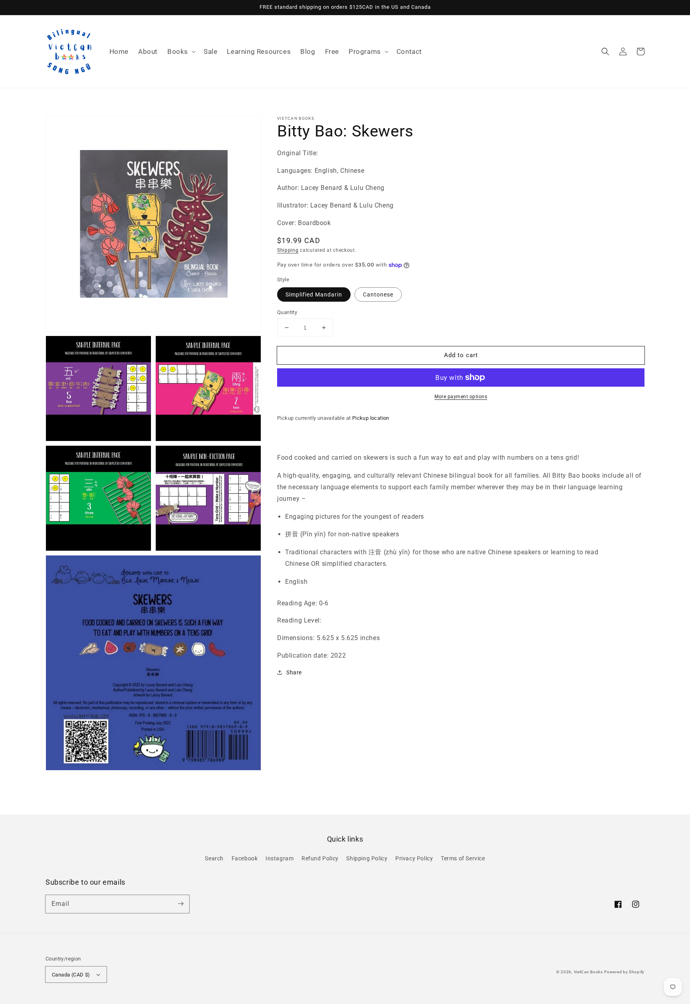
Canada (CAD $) (71, 975)
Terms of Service (463, 858)
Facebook (245, 858)
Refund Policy (320, 858)
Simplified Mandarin (314, 294)
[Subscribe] (180, 904)
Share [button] (294, 672)
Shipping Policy (366, 858)
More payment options (460, 396)
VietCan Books (588, 972)
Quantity (287, 312)
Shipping (288, 250)
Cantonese (378, 294)
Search (214, 858)
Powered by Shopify (624, 972)
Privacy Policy (414, 858)
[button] (181, 51)
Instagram (279, 858)
